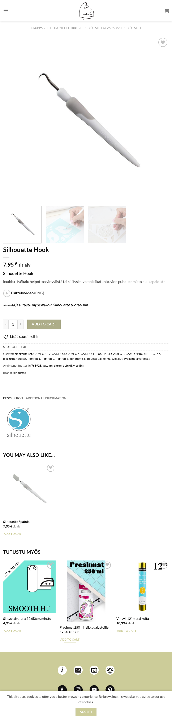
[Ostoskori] (167, 10)
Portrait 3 (62, 358)
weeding (78, 365)
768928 (36, 365)
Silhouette (76, 358)
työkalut (133, 28)
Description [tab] (13, 398)
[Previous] (12, 119)
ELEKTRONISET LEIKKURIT (65, 28)
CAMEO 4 (72, 354)
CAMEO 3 (58, 354)
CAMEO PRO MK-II (138, 354)
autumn (48, 365)
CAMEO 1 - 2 (42, 354)
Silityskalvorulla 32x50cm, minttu (27, 618)
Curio (156, 354)
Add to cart (44, 324)
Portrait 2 (48, 358)
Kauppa (37, 28)
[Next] (160, 119)
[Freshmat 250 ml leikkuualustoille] (86, 591)
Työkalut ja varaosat (104, 28)
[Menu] (6, 10)
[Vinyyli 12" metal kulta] (142, 586)
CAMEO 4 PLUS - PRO (95, 354)
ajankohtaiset (23, 354)
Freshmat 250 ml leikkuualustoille (84, 627)
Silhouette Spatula (16, 521)
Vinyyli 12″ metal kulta (132, 618)
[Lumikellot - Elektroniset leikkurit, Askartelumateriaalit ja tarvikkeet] (86, 10)
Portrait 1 (33, 358)
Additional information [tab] (46, 398)
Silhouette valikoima (97, 358)
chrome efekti (63, 365)
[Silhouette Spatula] (29, 490)
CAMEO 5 (117, 354)
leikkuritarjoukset (14, 358)
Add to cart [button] (13, 533)
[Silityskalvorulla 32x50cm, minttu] (29, 586)
